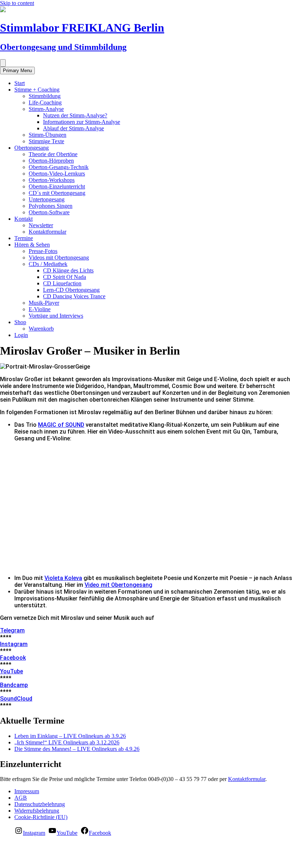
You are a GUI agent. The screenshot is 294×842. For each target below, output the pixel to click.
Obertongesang (31, 148)
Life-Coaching (45, 102)
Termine (23, 238)
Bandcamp (14, 685)
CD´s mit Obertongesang (57, 193)
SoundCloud (16, 698)
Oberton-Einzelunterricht (57, 186)
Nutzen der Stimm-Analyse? (75, 115)
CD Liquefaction (62, 283)
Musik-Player (44, 303)
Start (19, 83)
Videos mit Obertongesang (59, 257)
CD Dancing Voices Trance (74, 296)
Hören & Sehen (32, 245)
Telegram (12, 630)
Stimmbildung (45, 96)
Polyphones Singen (50, 206)
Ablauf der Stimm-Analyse (73, 128)
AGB (20, 798)
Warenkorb (41, 329)
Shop (20, 322)
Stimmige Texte (46, 141)
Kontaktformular (47, 232)
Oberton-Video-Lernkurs (57, 173)
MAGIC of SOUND (61, 424)
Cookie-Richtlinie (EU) (40, 817)
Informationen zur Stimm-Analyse (81, 122)
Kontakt (23, 219)
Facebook (13, 657)
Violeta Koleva (63, 578)
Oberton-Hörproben (51, 161)
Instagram (14, 644)
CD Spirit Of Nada (64, 277)
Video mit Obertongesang (118, 584)
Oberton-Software (49, 212)
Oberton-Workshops (52, 180)
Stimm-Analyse (46, 109)
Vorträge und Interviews (56, 316)
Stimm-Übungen (47, 135)
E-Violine (40, 309)
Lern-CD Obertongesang (71, 290)
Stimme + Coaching (37, 89)
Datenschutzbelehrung (39, 804)
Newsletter (41, 225)
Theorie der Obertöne (53, 154)
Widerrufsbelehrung (36, 811)
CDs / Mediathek (48, 264)
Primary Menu (17, 70)
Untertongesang (47, 199)
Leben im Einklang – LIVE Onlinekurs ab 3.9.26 (70, 736)
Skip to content (17, 3)
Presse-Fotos (43, 251)
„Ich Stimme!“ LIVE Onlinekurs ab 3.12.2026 (66, 742)
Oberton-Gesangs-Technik (59, 167)
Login (21, 335)
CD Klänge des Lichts (68, 270)
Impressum (26, 791)
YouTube (11, 671)
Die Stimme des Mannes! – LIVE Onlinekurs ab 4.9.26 (76, 749)
